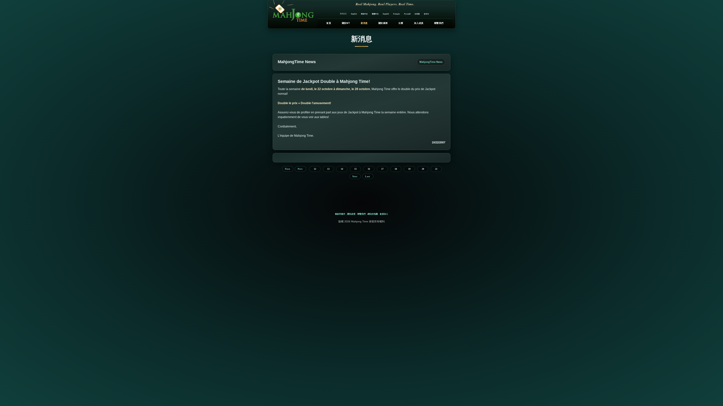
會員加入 (384, 214)
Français (396, 14)
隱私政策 (351, 214)
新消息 (364, 23)
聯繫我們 (438, 23)
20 (423, 169)
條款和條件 (340, 214)
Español (386, 14)
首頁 (328, 23)
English (354, 14)
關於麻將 (383, 23)
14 (342, 169)
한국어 (426, 14)
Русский (407, 14)
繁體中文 (375, 14)
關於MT (346, 23)
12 (315, 169)
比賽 (401, 23)
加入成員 (418, 23)
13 (328, 169)
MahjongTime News (430, 62)
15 (355, 169)
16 (369, 169)
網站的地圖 (373, 214)
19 (409, 169)
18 (396, 169)
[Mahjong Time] (291, 14)
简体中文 (364, 14)
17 (382, 169)
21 (436, 169)
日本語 (417, 14)
